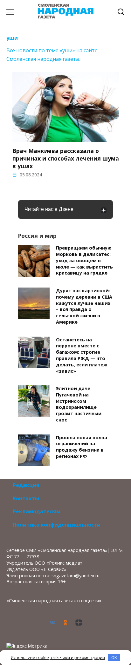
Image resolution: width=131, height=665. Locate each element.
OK (114, 657)
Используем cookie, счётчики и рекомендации (58, 657)
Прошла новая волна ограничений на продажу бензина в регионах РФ (81, 446)
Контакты (26, 498)
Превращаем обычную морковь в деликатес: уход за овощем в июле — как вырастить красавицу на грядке (84, 260)
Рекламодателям (36, 511)
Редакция (26, 485)
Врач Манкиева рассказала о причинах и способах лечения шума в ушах (65, 158)
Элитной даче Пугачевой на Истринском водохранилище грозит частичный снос (78, 404)
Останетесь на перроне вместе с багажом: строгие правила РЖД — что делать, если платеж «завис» (81, 355)
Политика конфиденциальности (56, 524)
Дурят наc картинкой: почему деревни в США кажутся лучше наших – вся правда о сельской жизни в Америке (84, 306)
